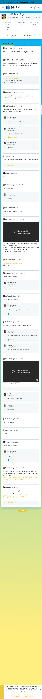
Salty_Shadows (10, 48)
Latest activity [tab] (21, 43)
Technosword (10, 273)
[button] (3, 7)
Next (21, 510)
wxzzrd (7, 156)
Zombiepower (11, 128)
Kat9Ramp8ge (10, 60)
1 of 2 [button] (15, 510)
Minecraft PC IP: (21, 2)
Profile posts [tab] (8, 43)
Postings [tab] (33, 43)
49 (8, 30)
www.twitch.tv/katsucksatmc (12, 263)
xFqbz (7, 173)
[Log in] (35, 7)
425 (7, 25)
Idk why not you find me (32, 17)
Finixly (7, 442)
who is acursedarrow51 (11, 78)
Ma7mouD (8, 296)
